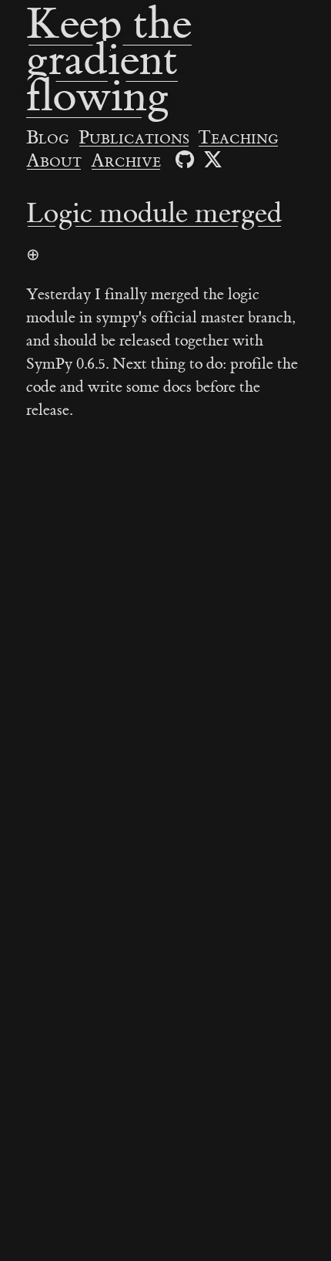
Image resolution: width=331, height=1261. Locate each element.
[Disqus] (165, 659)
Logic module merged (154, 213)
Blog (47, 138)
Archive (126, 161)
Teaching (238, 138)
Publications (134, 138)
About (54, 161)
